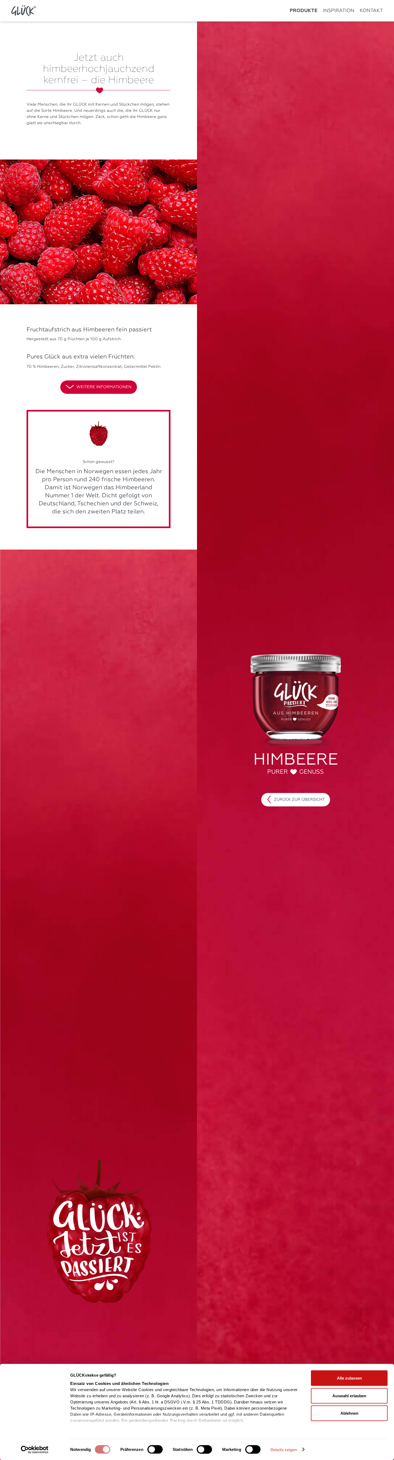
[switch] (155, 1449)
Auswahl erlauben (349, 1395)
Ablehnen (349, 1413)
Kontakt (371, 10)
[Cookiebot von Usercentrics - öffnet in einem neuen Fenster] (34, 1450)
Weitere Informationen (104, 387)
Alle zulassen (349, 1378)
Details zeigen (283, 1449)
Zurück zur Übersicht (299, 800)
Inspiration (338, 10)
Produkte (304, 10)
